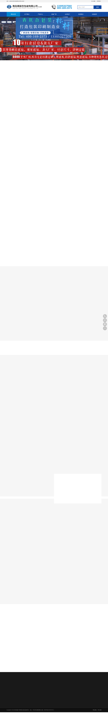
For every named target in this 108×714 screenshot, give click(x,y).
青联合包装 (16, 683)
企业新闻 (60, 637)
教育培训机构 (62, 683)
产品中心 (40, 14)
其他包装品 (51, 713)
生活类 (77, 293)
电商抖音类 (53, 293)
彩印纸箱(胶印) (31, 87)
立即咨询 (93, 171)
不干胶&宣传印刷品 (61, 87)
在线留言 (94, 14)
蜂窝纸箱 (50, 706)
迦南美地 (29, 683)
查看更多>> (54, 158)
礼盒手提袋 (45, 87)
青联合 (48, 683)
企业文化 (39, 696)
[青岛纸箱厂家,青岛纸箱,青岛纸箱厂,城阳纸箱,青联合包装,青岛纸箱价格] (28, 7)
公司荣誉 (39, 698)
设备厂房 (53, 14)
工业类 (31, 293)
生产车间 (60, 378)
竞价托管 (35, 683)
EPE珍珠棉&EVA (52, 708)
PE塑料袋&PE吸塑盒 (53, 710)
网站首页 (13, 14)
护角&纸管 (93, 87)
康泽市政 (23, 683)
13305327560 (105, 316)
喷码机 (69, 683)
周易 (52, 683)
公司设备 (48, 378)
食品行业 (66, 293)
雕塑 (56, 683)
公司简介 (39, 694)
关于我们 (26, 14)
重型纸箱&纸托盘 (78, 87)
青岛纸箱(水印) (15, 87)
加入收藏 (93, 1)
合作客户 (67, 14)
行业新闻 (48, 637)
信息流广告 (42, 683)
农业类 (41, 293)
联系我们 (99, 1)
